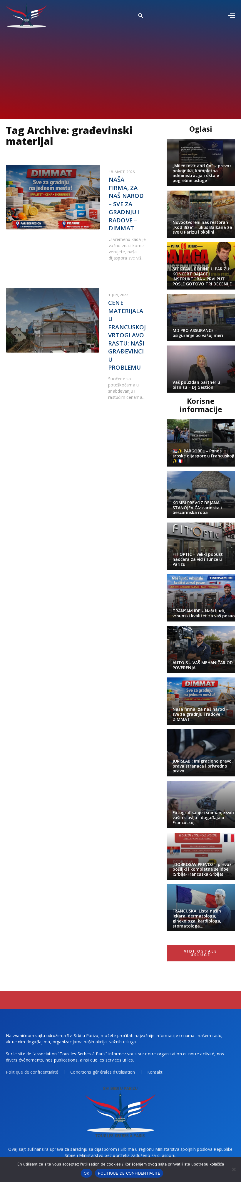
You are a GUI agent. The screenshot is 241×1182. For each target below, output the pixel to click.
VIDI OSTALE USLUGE (200, 953)
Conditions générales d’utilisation (102, 1072)
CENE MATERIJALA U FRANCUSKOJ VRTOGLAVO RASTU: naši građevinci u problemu (127, 335)
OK (86, 1173)
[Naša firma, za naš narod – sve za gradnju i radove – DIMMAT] (53, 197)
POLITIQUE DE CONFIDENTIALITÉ (129, 1173)
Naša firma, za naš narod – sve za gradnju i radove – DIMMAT (126, 204)
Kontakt (155, 1072)
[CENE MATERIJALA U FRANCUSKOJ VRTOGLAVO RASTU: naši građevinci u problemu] (52, 320)
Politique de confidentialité (32, 1072)
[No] (234, 1169)
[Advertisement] (120, 72)
